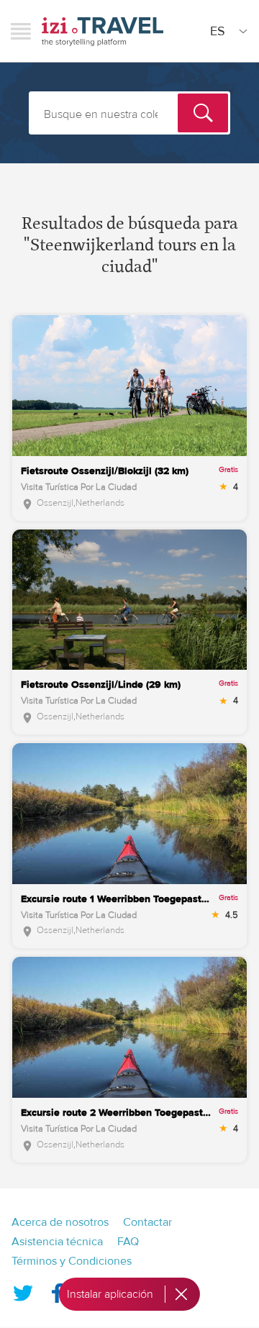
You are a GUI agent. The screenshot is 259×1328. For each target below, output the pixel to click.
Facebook (56, 1290)
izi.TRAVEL (102, 31)
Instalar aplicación (110, 1294)
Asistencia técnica (57, 1241)
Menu (21, 31)
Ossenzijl (55, 503)
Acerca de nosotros (60, 1222)
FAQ (128, 1241)
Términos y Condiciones (72, 1261)
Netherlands (100, 503)
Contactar (147, 1222)
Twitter (23, 1290)
